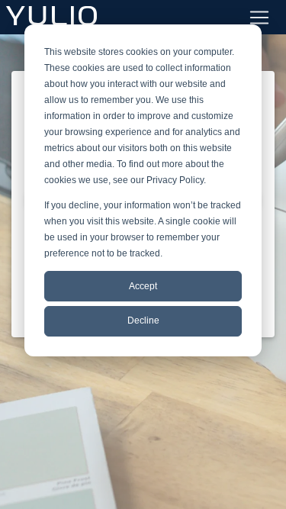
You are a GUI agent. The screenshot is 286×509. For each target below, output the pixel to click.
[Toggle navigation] (259, 17)
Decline (143, 320)
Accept (143, 286)
